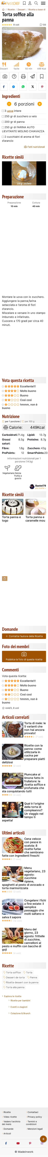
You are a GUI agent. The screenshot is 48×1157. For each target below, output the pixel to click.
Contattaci (33, 1112)
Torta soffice (13, 972)
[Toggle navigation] (43, 3)
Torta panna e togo (11, 518)
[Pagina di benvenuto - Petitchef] (3, 9)
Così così (25, 400)
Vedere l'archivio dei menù (11, 1122)
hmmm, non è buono (19, 406)
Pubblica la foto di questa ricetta (24, 659)
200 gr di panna (15, 121)
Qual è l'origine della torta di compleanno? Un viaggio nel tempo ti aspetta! (23, 812)
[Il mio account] (30, 3)
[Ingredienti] (4, 578)
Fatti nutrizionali (36, 146)
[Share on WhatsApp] (23, 87)
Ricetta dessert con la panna (22, 982)
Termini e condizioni (31, 1122)
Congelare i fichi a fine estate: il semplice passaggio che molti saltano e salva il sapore (24, 909)
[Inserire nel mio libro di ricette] (41, 76)
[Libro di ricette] (24, 3)
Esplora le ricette (12, 996)
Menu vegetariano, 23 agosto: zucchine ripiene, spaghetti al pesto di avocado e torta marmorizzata (23, 878)
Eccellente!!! (27, 386)
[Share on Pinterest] (42, 87)
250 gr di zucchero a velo (21, 116)
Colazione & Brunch (20, 1013)
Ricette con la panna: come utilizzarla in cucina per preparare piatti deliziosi (23, 754)
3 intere (13, 110)
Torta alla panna (15, 987)
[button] (5, 43)
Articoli (7, 1133)
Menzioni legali (35, 1129)
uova (10, 110)
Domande (8, 1129)
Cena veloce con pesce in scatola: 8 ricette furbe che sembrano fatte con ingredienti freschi (22, 847)
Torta (29, 972)
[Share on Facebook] (4, 87)
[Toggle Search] (36, 3)
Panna (33, 977)
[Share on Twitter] (32, 87)
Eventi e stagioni (19, 1007)
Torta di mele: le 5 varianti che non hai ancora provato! (35, 728)
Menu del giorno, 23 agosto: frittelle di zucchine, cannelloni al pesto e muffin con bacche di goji (23, 939)
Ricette (7, 1112)
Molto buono (27, 391)
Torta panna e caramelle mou (35, 518)
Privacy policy (35, 1117)
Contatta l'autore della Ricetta (25, 636)
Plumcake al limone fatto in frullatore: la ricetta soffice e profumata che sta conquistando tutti (23, 783)
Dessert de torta (15, 977)
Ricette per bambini (20, 1000)
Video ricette (10, 1117)
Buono (23, 395)
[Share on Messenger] (13, 87)
